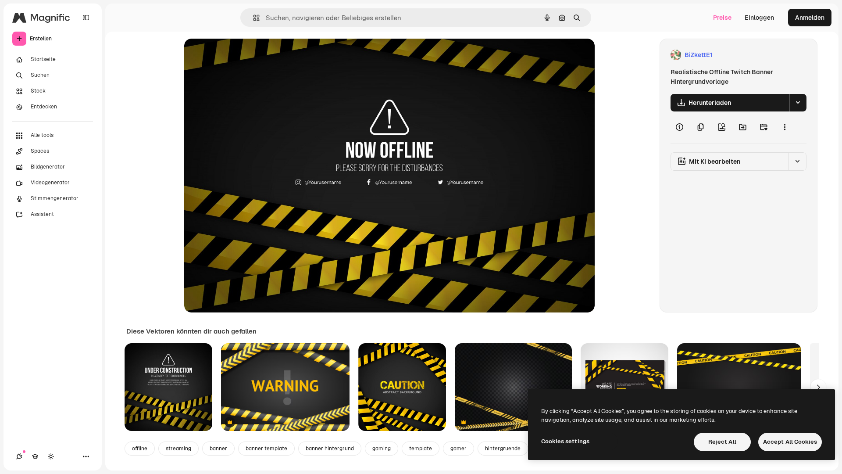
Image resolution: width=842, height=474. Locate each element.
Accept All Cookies (790, 441)
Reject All (722, 441)
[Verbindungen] (19, 456)
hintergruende (503, 448)
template (420, 448)
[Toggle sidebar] (86, 18)
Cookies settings (565, 441)
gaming (381, 448)
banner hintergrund (330, 448)
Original (240, 55)
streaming (178, 448)
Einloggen (759, 18)
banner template (266, 448)
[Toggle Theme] (51, 456)
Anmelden (809, 18)
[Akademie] (35, 456)
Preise (722, 18)
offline (139, 448)
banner (218, 448)
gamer (458, 448)
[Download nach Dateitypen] (797, 102)
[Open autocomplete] (253, 17)
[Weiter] (818, 387)
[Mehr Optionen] (784, 127)
